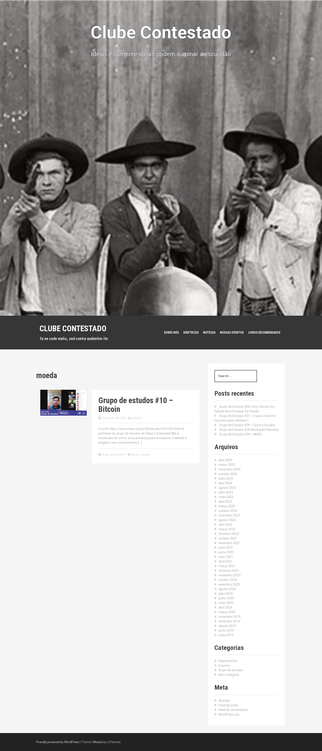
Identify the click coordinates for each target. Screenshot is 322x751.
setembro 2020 (229, 584)
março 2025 (227, 464)
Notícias (209, 332)
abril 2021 (225, 561)
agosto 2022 (227, 520)
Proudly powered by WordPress (57, 742)
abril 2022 (225, 524)
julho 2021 (226, 547)
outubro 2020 (228, 580)
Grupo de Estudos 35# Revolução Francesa (248, 429)
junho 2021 (226, 552)
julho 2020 (226, 593)
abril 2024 (225, 483)
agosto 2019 (227, 626)
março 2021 (227, 566)
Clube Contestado (72, 328)
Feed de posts (228, 705)
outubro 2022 (228, 511)
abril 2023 (225, 501)
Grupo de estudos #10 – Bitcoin (135, 405)
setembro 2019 (229, 621)
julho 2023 (226, 492)
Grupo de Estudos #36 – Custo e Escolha (247, 425)
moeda (145, 454)
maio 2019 (226, 635)
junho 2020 (226, 598)
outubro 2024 (228, 474)
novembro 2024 (230, 469)
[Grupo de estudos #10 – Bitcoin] (63, 402)
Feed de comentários (233, 710)
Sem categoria (229, 674)
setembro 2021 (229, 543)
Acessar (224, 700)
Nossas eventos (232, 332)
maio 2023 (226, 497)
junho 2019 (226, 630)
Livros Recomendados (264, 332)
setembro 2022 (229, 515)
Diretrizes (191, 332)
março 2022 (227, 529)
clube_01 (136, 418)
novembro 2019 (230, 616)
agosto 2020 (227, 589)
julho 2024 (226, 478)
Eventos (224, 665)
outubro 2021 (228, 538)
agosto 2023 (227, 487)
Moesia (98, 742)
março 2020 (227, 612)
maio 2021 (226, 557)
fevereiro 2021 (229, 570)
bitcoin (135, 454)
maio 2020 (226, 603)
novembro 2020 (230, 575)
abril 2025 (225, 460)
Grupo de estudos (113, 454)
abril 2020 (225, 607)
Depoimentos (228, 661)
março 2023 (227, 506)
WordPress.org (229, 714)
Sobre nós (171, 332)
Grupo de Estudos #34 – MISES (240, 434)
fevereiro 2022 (229, 534)
